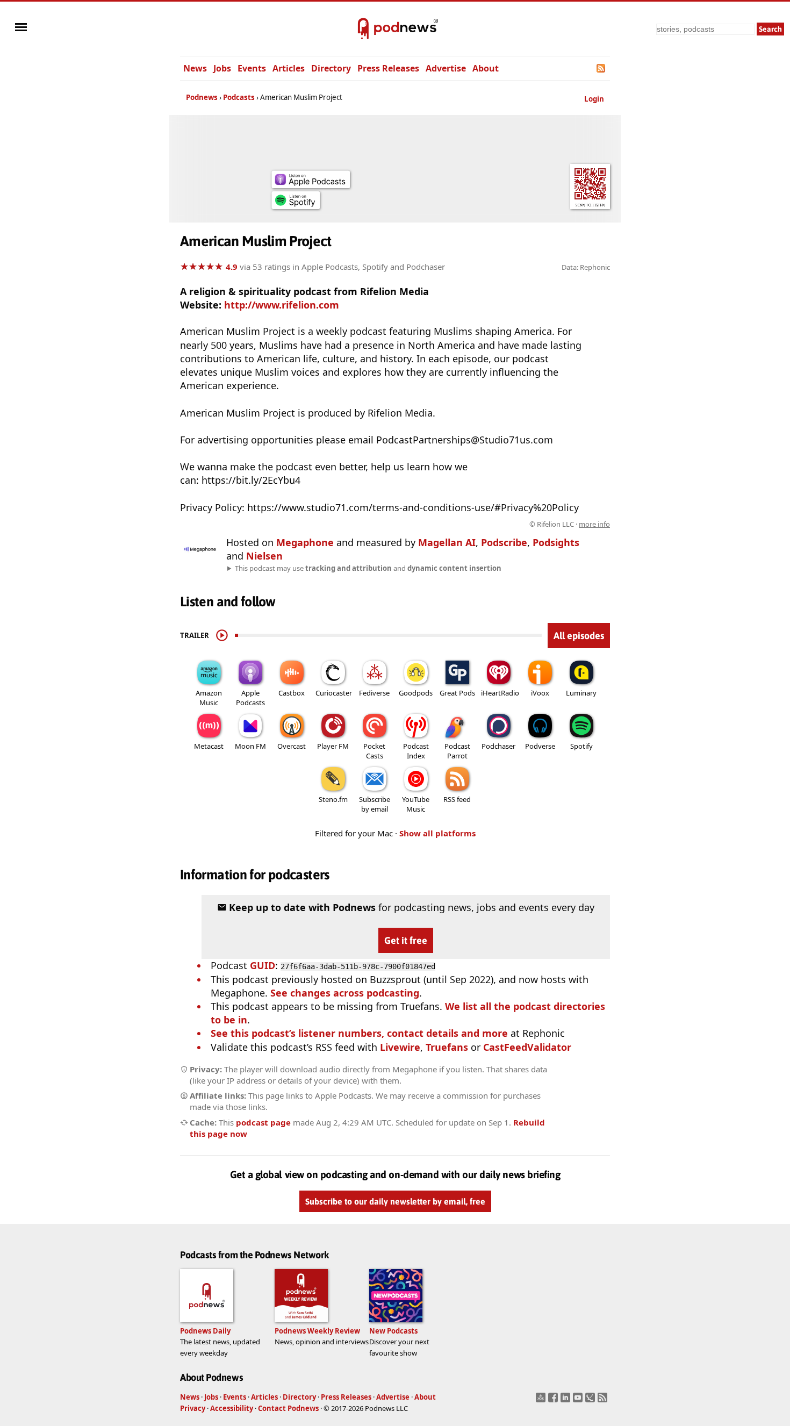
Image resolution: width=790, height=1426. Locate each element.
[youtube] (579, 1401)
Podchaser (498, 746)
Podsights (556, 542)
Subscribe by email (374, 804)
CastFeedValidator (527, 1047)
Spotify (581, 746)
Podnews (202, 97)
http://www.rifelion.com (281, 304)
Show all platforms (437, 833)
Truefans (447, 1047)
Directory (331, 68)
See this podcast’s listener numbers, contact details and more (359, 1033)
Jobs (222, 68)
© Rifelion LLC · (569, 524)
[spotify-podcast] (295, 205)
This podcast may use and (368, 568)
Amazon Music (209, 697)
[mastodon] (542, 1401)
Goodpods (416, 693)
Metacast (209, 746)
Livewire (400, 1047)
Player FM (333, 746)
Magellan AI (447, 542)
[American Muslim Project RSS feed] (601, 68)
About (485, 68)
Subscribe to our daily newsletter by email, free (395, 1201)
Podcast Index (416, 751)
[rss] (604, 1401)
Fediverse (374, 693)
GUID (262, 965)
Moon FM (250, 746)
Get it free (405, 940)
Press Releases (388, 68)
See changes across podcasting (344, 992)
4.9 (232, 266)
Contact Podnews (288, 1408)
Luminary (581, 693)
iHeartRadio (500, 693)
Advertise (446, 68)
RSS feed (457, 799)
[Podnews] (363, 29)
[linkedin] (567, 1401)
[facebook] (554, 1401)
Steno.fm (333, 799)
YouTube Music (415, 804)
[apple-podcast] (310, 184)
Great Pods (457, 693)
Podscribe (504, 542)
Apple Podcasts (250, 697)
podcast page (263, 1122)
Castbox (291, 693)
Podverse (540, 746)
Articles (288, 68)
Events (252, 68)
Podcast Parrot (457, 751)
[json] (591, 1401)
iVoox (540, 693)
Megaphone (305, 542)
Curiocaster (333, 693)
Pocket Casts (374, 751)
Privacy (192, 1408)
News (195, 68)
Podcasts (239, 97)
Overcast (291, 746)
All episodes (579, 635)
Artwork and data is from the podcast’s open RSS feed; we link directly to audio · (440, 524)
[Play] (222, 635)
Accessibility (231, 1408)
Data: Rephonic (586, 267)
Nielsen (264, 555)
